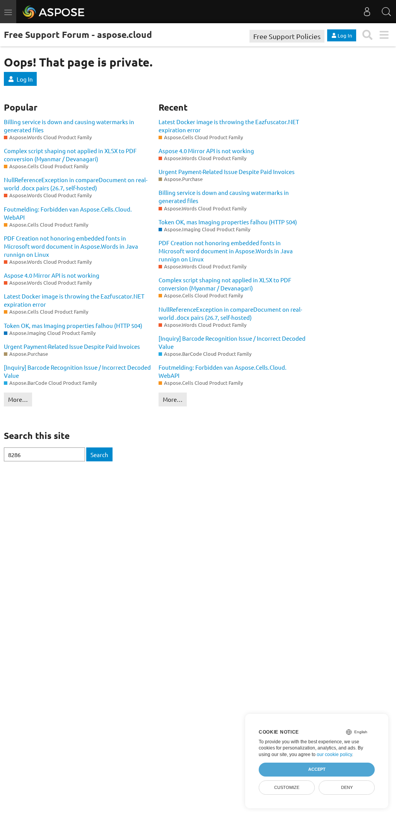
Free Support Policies (287, 36)
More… (18, 399)
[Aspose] (54, 11)
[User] (367, 11)
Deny (347, 787)
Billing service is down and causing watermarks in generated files (69, 125)
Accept (317, 769)
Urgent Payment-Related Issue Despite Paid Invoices (72, 346)
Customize (286, 787)
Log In (25, 79)
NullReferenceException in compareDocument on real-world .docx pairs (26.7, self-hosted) (75, 183)
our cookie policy (334, 754)
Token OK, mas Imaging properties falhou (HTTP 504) (73, 325)
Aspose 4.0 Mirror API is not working (51, 275)
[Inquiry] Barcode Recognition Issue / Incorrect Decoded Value (77, 371)
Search (99, 454)
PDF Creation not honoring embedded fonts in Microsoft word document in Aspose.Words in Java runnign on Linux (71, 246)
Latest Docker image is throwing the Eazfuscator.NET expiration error (74, 300)
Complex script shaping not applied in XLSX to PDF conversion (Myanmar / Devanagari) (70, 154)
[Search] (386, 11)
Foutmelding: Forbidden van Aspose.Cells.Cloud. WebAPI (68, 213)
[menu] (384, 35)
